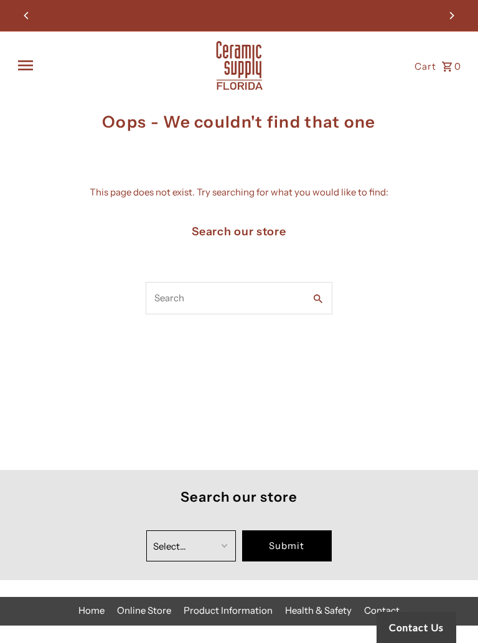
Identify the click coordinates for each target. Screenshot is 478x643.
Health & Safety (318, 610)
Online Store (144, 610)
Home (91, 610)
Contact (382, 610)
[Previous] (26, 15)
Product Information (228, 610)
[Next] (451, 15)
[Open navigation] (110, 65)
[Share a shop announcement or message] (239, 15)
